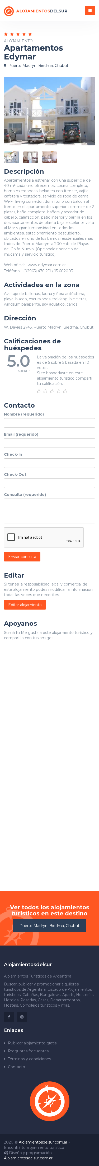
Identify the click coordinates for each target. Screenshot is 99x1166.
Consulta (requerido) (25, 494)
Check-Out (15, 474)
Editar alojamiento (25, 604)
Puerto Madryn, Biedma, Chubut (49, 925)
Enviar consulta (22, 556)
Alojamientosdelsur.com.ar (43, 1142)
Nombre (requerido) (24, 414)
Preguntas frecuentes (28, 1051)
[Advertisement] (49, 710)
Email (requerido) (21, 434)
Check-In (13, 454)
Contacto (16, 1066)
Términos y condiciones (29, 1059)
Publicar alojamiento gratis (32, 1043)
